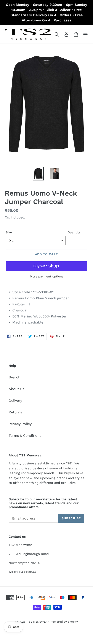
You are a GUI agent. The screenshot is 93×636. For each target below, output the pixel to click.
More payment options (46, 276)
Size (9, 232)
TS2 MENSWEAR (38, 621)
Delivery (15, 400)
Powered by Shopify (64, 621)
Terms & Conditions (25, 436)
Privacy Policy (20, 424)
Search (14, 377)
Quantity (74, 232)
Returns (15, 412)
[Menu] (85, 34)
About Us (16, 389)
